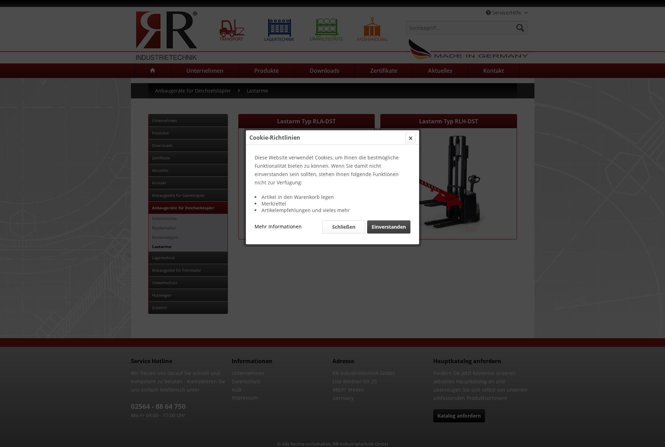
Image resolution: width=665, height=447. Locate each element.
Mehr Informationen (278, 226)
